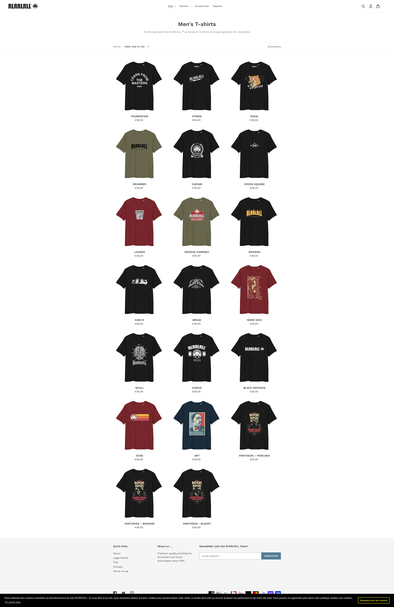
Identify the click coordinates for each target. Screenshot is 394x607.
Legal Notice (120, 557)
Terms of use (120, 571)
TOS (115, 562)
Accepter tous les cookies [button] (374, 600)
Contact (118, 566)
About (117, 553)
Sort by (117, 47)
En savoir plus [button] (12, 602)
